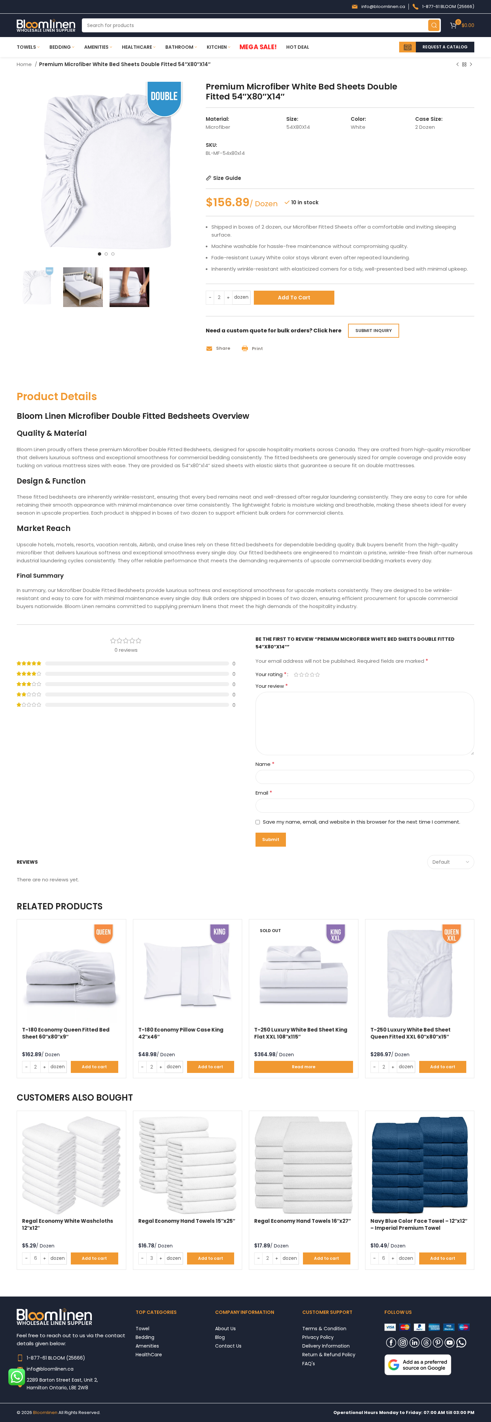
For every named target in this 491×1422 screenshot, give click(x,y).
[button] (220, 348)
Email (264, 793)
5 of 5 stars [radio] (317, 674)
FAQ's (308, 1363)
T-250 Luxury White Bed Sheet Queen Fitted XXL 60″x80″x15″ (410, 1033)
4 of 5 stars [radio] (312, 674)
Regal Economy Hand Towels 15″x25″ (186, 1220)
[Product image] (71, 973)
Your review (272, 686)
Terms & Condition (324, 1328)
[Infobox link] (378, 6)
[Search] (434, 25)
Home (25, 64)
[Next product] (471, 64)
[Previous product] (457, 64)
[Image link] (417, 1364)
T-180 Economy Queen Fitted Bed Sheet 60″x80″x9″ (66, 1033)
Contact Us (228, 1346)
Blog (220, 1337)
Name (265, 764)
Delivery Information (326, 1346)
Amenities (147, 1346)
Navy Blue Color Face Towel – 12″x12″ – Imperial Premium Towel (418, 1224)
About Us (225, 1328)
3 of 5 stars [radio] (306, 674)
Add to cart (294, 297)
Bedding (145, 1337)
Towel (142, 1328)
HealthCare (149, 1354)
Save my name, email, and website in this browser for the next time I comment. (361, 821)
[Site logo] (46, 24)
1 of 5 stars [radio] (296, 674)
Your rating (271, 674)
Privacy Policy (318, 1337)
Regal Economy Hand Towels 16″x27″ (302, 1220)
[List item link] (76, 1358)
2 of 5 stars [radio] (301, 674)
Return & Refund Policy (328, 1354)
